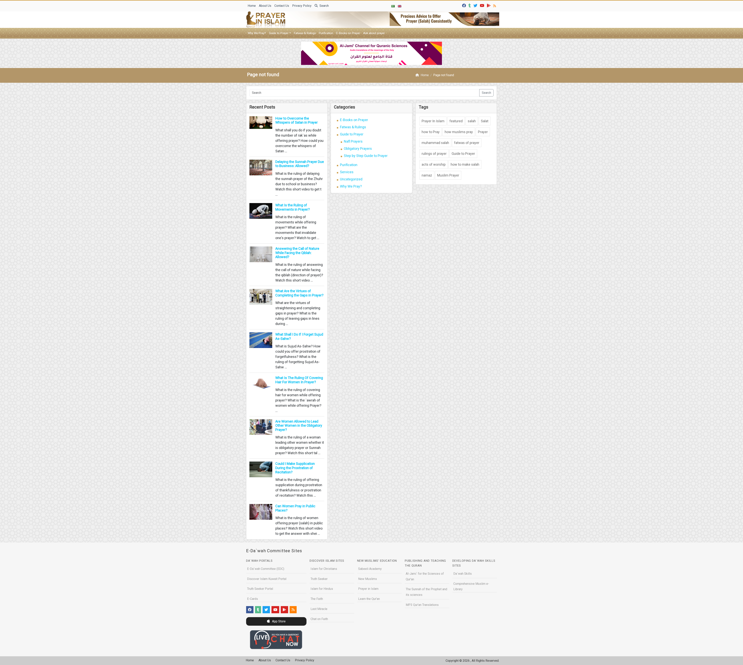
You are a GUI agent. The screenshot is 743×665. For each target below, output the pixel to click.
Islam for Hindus (322, 589)
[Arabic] (393, 6)
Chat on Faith (319, 619)
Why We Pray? (257, 33)
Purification (326, 33)
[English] (399, 6)
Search (324, 6)
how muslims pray (459, 132)
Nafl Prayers (353, 141)
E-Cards (252, 599)
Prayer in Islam (368, 589)
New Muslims (367, 579)
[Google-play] (489, 5)
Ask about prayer (374, 33)
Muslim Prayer (448, 175)
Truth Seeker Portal (260, 589)
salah (472, 121)
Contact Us (281, 6)
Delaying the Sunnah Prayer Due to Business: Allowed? (299, 164)
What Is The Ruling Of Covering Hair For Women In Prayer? (299, 380)
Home (252, 6)
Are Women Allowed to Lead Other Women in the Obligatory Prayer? (298, 425)
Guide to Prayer (278, 33)
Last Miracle (319, 609)
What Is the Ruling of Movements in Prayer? (292, 207)
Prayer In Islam (433, 121)
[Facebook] (464, 5)
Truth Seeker (319, 579)
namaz (427, 175)
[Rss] (495, 5)
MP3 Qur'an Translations (422, 605)
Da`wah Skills (462, 573)
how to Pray (431, 132)
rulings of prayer (434, 154)
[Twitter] (475, 5)
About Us (265, 6)
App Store (278, 621)
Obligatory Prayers (358, 148)
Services (347, 172)
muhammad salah (435, 143)
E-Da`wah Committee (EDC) (265, 569)
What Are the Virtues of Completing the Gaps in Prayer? (299, 293)
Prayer (483, 132)
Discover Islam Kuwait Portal (266, 579)
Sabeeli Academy (370, 569)
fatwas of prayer (466, 143)
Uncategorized (351, 179)
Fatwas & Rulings (305, 33)
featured (456, 121)
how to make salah (465, 164)
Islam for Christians (324, 569)
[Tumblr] (470, 5)
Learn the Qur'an (369, 599)
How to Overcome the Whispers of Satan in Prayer (296, 120)
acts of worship (434, 164)
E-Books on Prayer (348, 33)
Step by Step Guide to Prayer (366, 156)
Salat (484, 121)
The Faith (317, 599)
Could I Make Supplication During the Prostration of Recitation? (295, 468)
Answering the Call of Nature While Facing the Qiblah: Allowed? (297, 252)
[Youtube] (482, 5)
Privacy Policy (302, 6)
